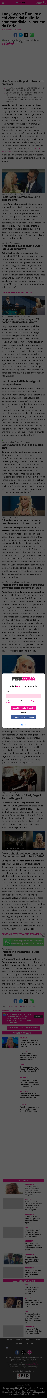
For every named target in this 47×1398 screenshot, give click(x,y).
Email (8, 691)
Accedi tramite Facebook (24, 717)
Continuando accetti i (22, 701)
